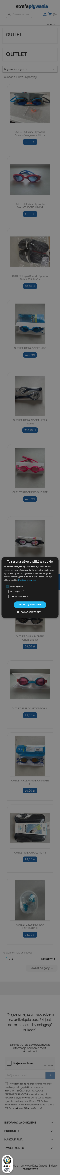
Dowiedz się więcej (27, 580)
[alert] (30, 587)
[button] (7, 586)
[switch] (7, 1170)
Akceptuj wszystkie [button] (30, 604)
